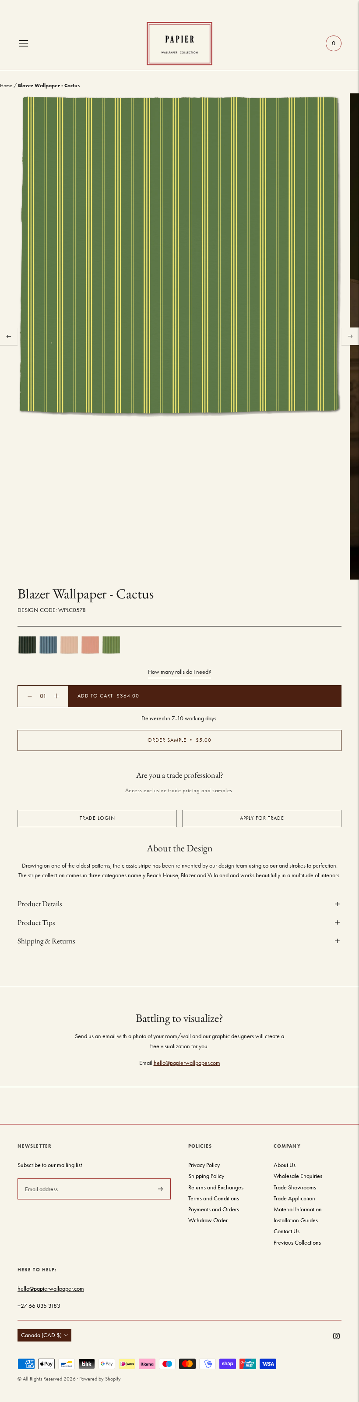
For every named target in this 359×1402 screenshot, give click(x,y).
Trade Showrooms (295, 1187)
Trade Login (97, 818)
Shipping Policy (206, 1176)
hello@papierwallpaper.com (187, 1063)
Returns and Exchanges (215, 1187)
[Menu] (24, 43)
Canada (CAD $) (41, 1335)
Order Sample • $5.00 (179, 740)
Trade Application (294, 1198)
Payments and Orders (213, 1209)
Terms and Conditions (213, 1198)
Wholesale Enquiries (298, 1176)
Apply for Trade (262, 818)
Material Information (298, 1209)
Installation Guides (296, 1220)
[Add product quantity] (29, 696)
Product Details (40, 903)
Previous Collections (297, 1242)
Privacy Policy (204, 1165)
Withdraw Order (208, 1220)
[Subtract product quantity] (56, 696)
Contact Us (286, 1231)
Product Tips (36, 922)
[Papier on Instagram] (336, 1337)
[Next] (350, 336)
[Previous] (9, 336)
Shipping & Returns (46, 941)
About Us (285, 1165)
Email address (40, 1178)
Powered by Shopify (100, 1379)
